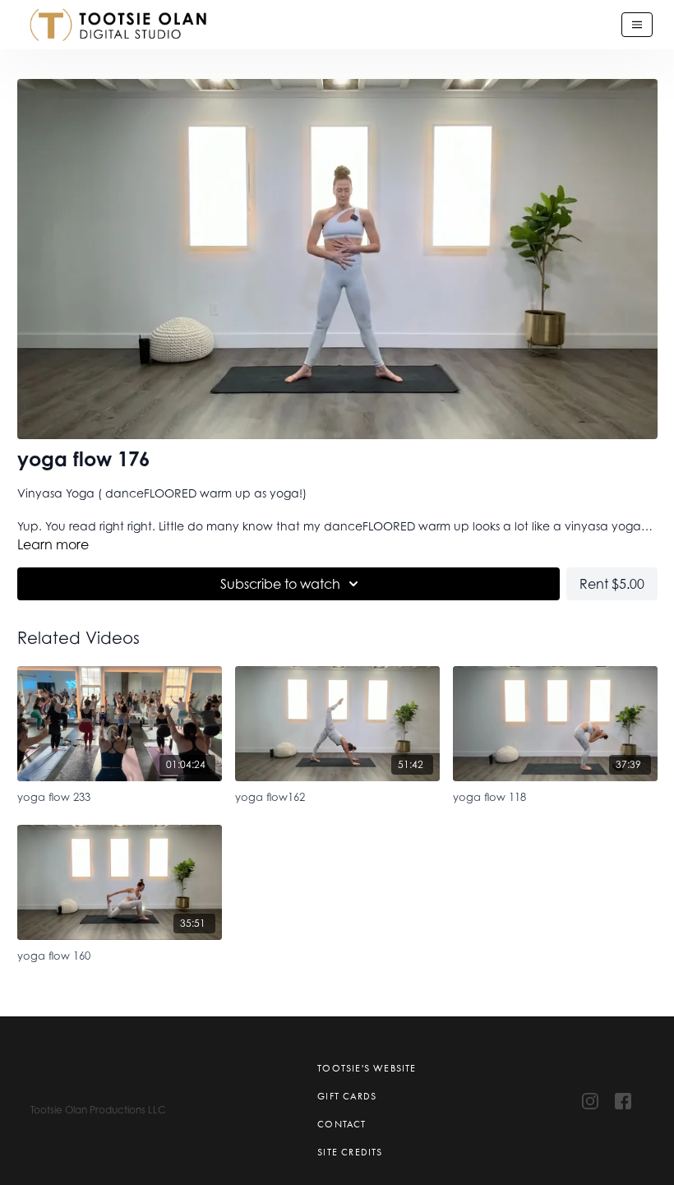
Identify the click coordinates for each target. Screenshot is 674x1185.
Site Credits (349, 1152)
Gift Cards (346, 1096)
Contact (341, 1124)
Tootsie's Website (366, 1068)
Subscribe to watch (280, 584)
